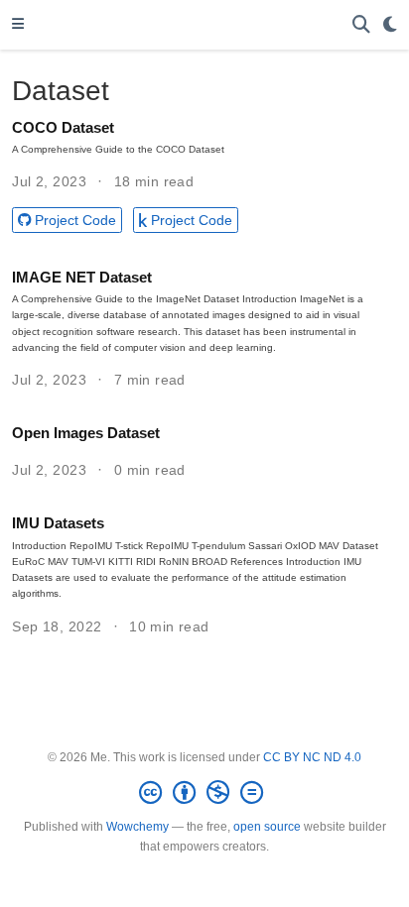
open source (267, 827)
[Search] (361, 25)
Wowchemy (137, 827)
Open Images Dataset (86, 433)
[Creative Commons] (205, 793)
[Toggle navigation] (18, 25)
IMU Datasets (58, 523)
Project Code (75, 220)
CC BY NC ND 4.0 (312, 757)
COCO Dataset (63, 128)
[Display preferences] (390, 25)
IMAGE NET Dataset (82, 277)
